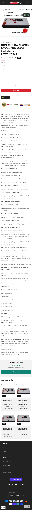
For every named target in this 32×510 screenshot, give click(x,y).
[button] (3, 2)
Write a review (16, 372)
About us (5, 448)
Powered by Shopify (22, 507)
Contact (5, 451)
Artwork (3, 62)
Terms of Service (7, 469)
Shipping (3, 60)
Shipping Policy (7, 462)
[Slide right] (19, 39)
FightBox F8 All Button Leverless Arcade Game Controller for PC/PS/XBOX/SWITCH (22, 402)
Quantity (3, 77)
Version (3, 70)
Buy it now (16, 90)
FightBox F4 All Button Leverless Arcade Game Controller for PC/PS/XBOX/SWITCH (7, 430)
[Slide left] (12, 39)
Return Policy (7, 465)
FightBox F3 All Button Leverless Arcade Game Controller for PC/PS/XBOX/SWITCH (7, 402)
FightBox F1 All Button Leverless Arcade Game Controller (22, 429)
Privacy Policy (7, 472)
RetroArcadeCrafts (13, 507)
